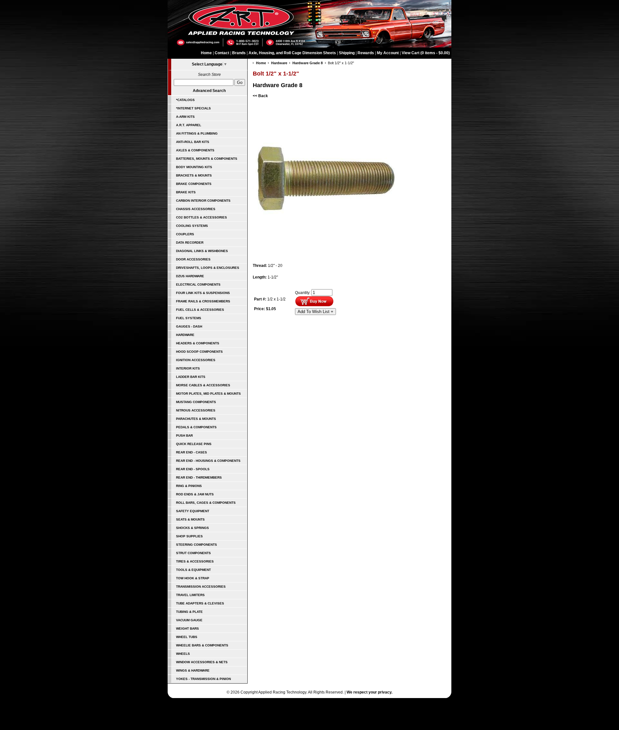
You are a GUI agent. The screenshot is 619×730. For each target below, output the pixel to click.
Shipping (347, 53)
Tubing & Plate (189, 611)
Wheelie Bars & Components (202, 645)
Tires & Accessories (195, 561)
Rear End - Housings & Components (208, 460)
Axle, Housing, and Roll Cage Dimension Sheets (292, 53)
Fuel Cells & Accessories (200, 309)
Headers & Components (197, 343)
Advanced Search (209, 90)
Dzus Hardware (190, 276)
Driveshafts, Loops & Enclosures (207, 267)
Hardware (185, 335)
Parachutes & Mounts (196, 419)
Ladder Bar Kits (190, 377)
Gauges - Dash (189, 326)
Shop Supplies (189, 536)
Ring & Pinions (189, 486)
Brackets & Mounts (194, 175)
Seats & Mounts (190, 519)
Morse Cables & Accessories (203, 385)
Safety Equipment (192, 511)
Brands (239, 53)
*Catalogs (185, 100)
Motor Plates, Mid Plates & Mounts (208, 393)
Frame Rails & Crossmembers (203, 301)
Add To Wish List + (315, 311)
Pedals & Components (196, 427)
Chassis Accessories (195, 209)
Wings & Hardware (193, 670)
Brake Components (193, 184)
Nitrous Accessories (195, 410)
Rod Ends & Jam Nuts (195, 494)
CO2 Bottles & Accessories (201, 217)
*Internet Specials (193, 108)
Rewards (366, 53)
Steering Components (196, 544)
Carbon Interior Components (203, 200)
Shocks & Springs (192, 528)
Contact (222, 53)
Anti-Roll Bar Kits (192, 142)
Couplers (185, 234)
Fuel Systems (188, 318)
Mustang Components (196, 402)
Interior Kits (188, 368)
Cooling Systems (192, 226)
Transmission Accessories (201, 586)
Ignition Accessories (195, 360)
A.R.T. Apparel (188, 125)
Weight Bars (187, 628)
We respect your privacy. (369, 692)
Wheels (183, 653)
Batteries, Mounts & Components (206, 158)
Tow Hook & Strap (192, 578)
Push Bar (184, 435)
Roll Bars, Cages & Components (206, 502)
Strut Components (193, 553)
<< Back (260, 96)
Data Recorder (189, 242)
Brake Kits (186, 192)
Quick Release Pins (193, 444)
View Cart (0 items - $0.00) (426, 53)
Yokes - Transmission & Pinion (203, 679)
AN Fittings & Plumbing (197, 133)
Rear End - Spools (193, 469)
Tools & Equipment (193, 570)
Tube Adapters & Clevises (200, 603)
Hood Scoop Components (199, 351)
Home (206, 53)
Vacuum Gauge (189, 620)
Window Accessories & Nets (202, 662)
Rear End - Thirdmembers (199, 477)
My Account (388, 53)
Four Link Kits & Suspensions (203, 293)
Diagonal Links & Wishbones (202, 251)
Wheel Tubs (186, 637)
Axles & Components (195, 150)
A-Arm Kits (185, 116)
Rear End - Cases (191, 452)
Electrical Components (198, 284)
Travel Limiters (190, 595)
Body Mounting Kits (194, 167)
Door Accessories (193, 259)
